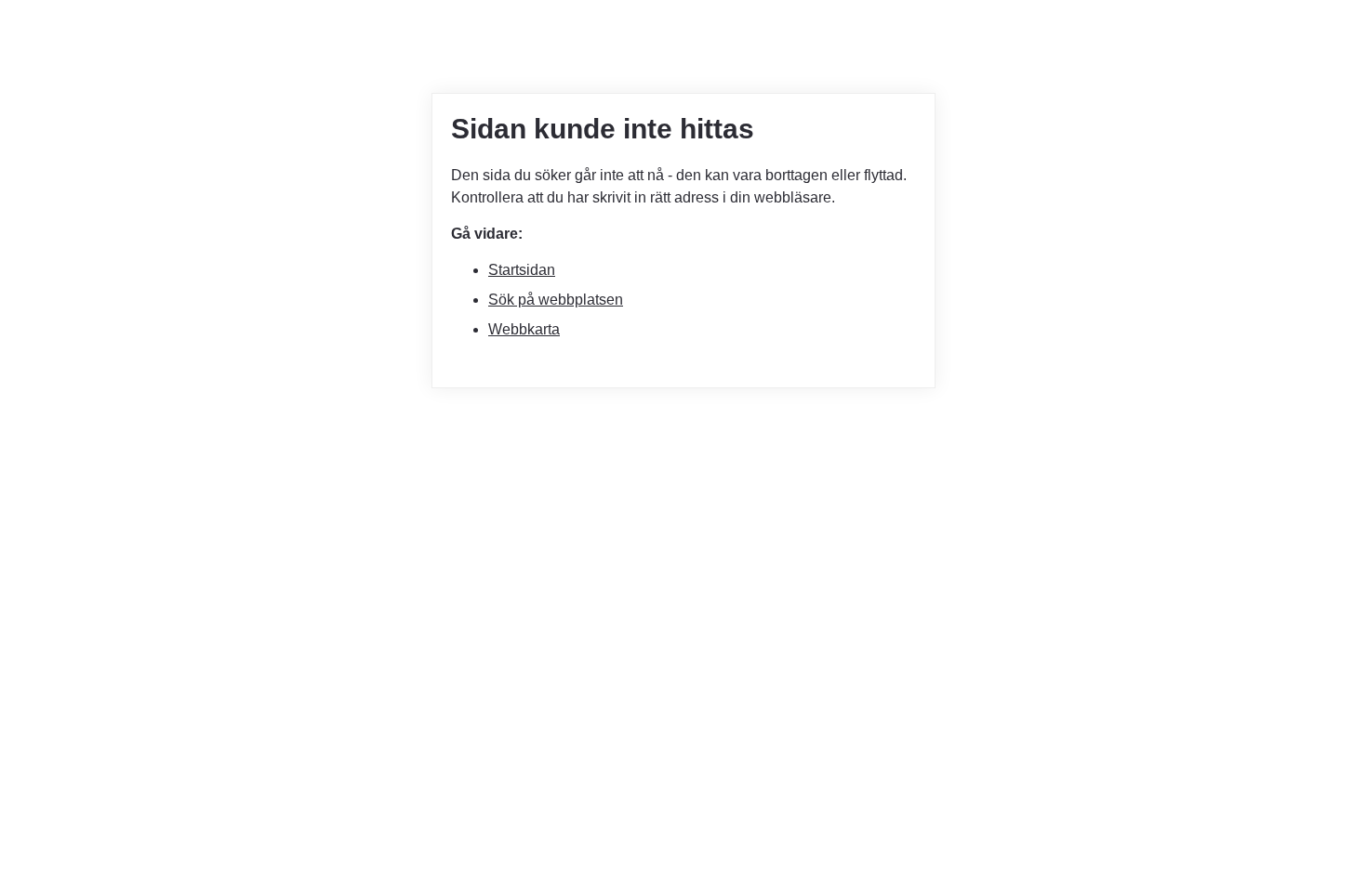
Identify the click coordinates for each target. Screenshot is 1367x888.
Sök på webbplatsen (555, 299)
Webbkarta (524, 329)
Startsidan (521, 270)
